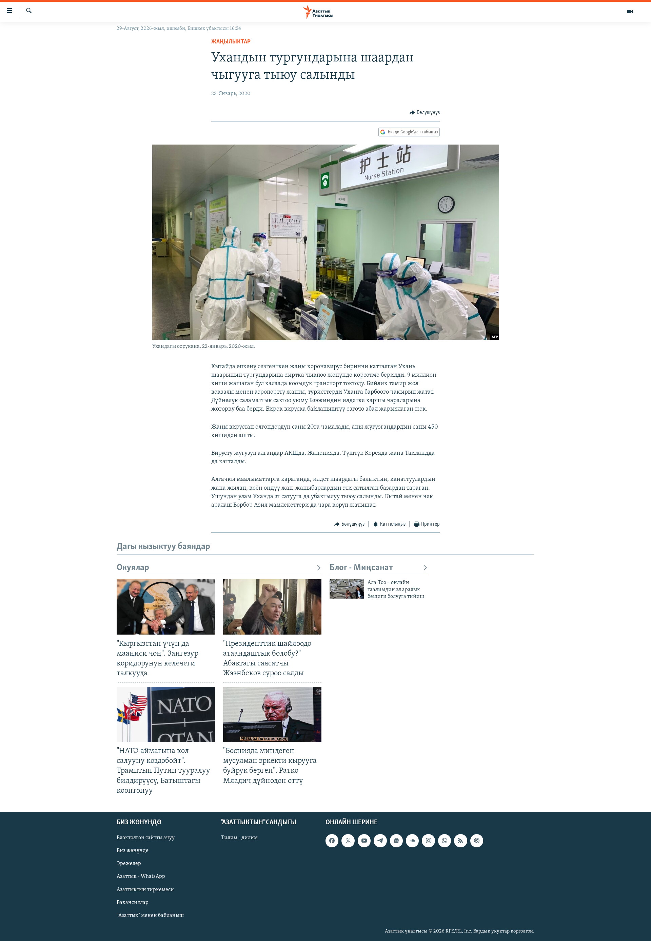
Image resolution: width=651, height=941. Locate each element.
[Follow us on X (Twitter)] (347, 840)
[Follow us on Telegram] (380, 840)
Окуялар (133, 567)
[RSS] (460, 840)
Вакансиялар (133, 902)
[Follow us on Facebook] (332, 840)
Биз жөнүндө (133, 850)
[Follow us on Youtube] (364, 840)
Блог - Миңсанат (361, 567)
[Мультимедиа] (630, 11)
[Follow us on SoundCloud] (412, 840)
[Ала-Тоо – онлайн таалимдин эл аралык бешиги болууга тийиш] (347, 589)
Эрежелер (129, 863)
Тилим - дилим (239, 838)
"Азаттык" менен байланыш (150, 915)
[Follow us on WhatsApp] (444, 840)
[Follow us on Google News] (396, 840)
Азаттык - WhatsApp (141, 876)
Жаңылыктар (231, 42)
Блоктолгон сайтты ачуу (146, 838)
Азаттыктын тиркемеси (145, 889)
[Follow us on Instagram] (428, 840)
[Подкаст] (476, 840)
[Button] (425, 112)
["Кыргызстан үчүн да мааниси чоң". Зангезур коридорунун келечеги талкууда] (166, 607)
